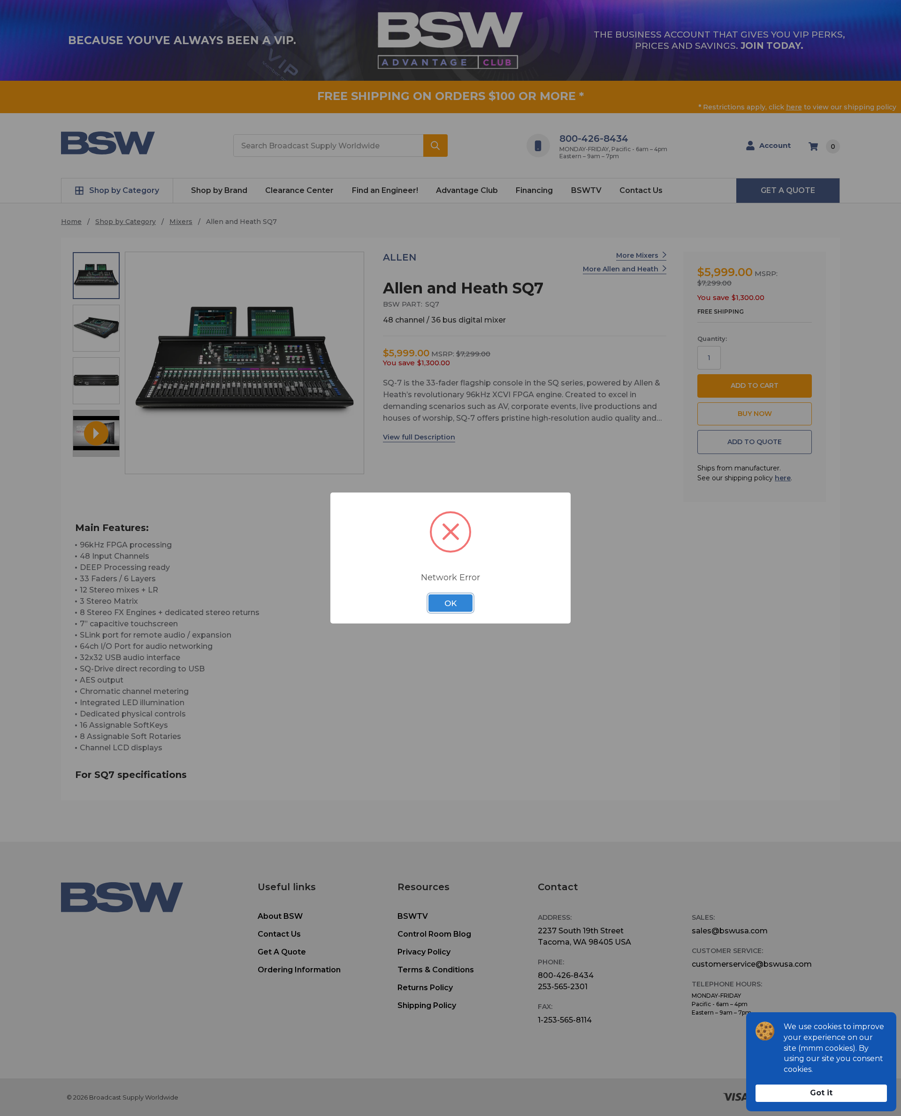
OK (450, 603)
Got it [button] (821, 1092)
